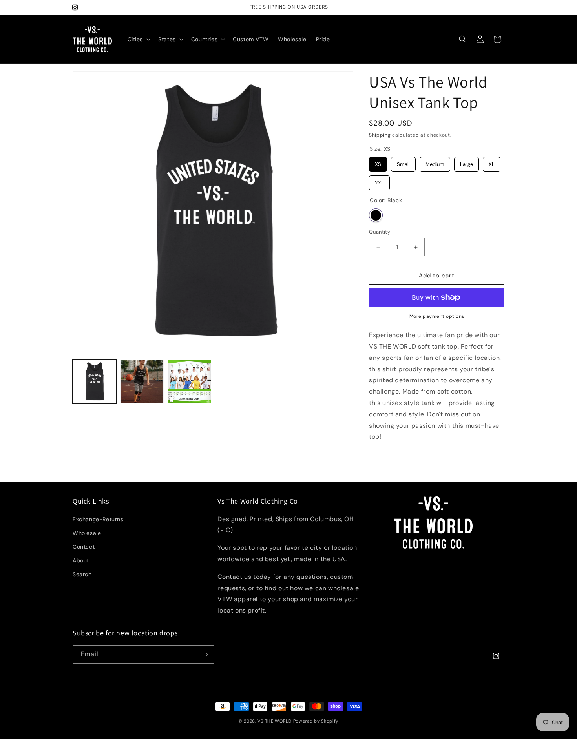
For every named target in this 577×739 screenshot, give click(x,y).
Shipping (380, 135)
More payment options (436, 316)
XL (492, 162)
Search (82, 574)
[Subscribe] (205, 655)
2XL (379, 180)
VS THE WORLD (274, 721)
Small (403, 162)
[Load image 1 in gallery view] (94, 381)
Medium (435, 162)
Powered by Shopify (316, 721)
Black (376, 215)
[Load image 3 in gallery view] (189, 381)
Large (467, 162)
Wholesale (87, 532)
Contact (84, 546)
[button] (138, 39)
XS (378, 162)
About (81, 560)
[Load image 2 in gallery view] (142, 381)
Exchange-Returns (98, 519)
